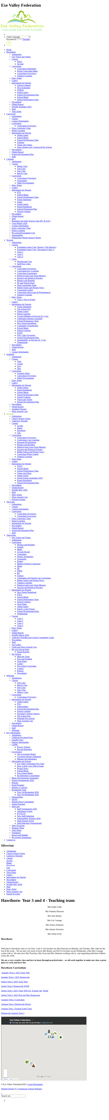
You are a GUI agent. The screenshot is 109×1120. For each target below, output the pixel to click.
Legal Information (35, 1084)
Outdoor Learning (24, 76)
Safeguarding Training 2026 (29, 818)
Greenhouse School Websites (29, 1089)
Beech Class (22, 173)
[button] (9, 45)
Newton (9, 240)
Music (19, 566)
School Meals (22, 97)
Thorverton (11, 535)
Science (20, 576)
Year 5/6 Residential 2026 (28, 795)
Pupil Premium (18, 785)
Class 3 (20, 254)
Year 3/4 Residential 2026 (28, 792)
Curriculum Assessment (27, 273)
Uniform (20, 142)
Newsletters (17, 102)
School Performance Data (28, 100)
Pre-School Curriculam (26, 666)
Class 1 (20, 618)
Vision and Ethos (24, 473)
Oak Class (21, 171)
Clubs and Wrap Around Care (24, 647)
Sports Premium (18, 804)
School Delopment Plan (27, 209)
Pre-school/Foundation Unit (23, 233)
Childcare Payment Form (22, 737)
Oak (19, 433)
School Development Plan (28, 95)
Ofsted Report (18, 104)
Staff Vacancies (18, 825)
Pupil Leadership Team (26, 285)
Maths (19, 549)
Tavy (19, 366)
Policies (20, 671)
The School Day (24, 309)
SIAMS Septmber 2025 (22, 107)
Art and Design (23, 552)
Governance (17, 752)
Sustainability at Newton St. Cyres (31, 340)
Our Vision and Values (21, 57)
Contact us (10, 840)
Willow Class (22, 692)
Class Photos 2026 (19, 223)
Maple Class (22, 166)
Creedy (20, 364)
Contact (20, 668)
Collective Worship (20, 421)
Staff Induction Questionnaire (29, 823)
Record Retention (24, 749)
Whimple (10, 676)
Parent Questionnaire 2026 (23, 780)
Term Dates (16, 111)
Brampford (11, 52)
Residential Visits (19, 790)
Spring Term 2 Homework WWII (15, 986)
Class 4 (20, 257)
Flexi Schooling (23, 88)
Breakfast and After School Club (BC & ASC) (31, 221)
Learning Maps (23, 373)
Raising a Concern (19, 787)
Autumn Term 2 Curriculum (13, 1000)
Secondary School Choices (28, 714)
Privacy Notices (23, 747)
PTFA (19, 595)
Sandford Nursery (19, 409)
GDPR (15, 745)
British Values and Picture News (30, 288)
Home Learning (18, 130)
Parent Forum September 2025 (30, 478)
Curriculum (16, 66)
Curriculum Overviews (26, 73)
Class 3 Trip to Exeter (26, 299)
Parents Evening (18, 499)
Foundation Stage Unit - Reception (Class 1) (35, 249)
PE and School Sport (26, 283)
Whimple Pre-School (26, 718)
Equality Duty (18, 740)
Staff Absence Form (25, 821)
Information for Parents (21, 83)
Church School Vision (21, 418)
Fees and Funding (24, 659)
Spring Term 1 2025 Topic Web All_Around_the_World (24, 991)
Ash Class (21, 169)
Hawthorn (21, 430)
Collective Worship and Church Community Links (33, 637)
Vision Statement (24, 199)
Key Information (13, 733)
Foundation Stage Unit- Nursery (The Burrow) (36, 247)
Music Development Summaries (25, 778)
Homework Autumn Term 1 (12, 1013)
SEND (14, 799)
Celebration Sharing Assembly (30, 318)
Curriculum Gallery (25, 290)
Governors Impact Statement (29, 756)
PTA (19, 192)
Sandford (10, 354)
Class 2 (20, 252)
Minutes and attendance (27, 759)
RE (18, 573)
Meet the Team (23, 656)
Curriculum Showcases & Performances (34, 292)
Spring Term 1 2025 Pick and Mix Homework (20, 995)
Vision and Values (24, 145)
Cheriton (10, 159)
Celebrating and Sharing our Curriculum (34, 578)
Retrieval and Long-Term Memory (31, 276)
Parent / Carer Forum (26, 609)
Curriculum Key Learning (28, 271)
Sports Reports (23, 652)
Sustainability (17, 235)
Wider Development (25, 183)
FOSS (19, 466)
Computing (21, 554)
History (20, 561)
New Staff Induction (25, 816)
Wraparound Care (24, 261)
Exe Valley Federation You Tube (30, 764)
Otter (19, 361)
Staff (14, 109)
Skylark (20, 64)
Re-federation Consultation (28, 775)
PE (18, 568)
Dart (19, 368)
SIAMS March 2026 (20, 635)
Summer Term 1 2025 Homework (15, 977)
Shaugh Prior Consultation (23, 802)
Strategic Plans (18, 828)
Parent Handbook (24, 207)
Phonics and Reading (26, 280)
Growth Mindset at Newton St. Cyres (32, 316)
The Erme (10, 502)
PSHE (19, 571)
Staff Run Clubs (24, 264)
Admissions (17, 54)
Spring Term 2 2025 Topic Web (14, 982)
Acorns (20, 426)
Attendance (16, 735)
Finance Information (20, 742)
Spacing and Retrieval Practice (30, 278)
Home (9, 50)
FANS (19, 333)
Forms (19, 202)
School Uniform (24, 85)
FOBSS (20, 90)
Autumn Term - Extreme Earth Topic (16, 1009)
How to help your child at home (30, 766)
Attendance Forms (24, 811)
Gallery (15, 80)
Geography (21, 559)
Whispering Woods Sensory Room (26, 238)
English (20, 547)
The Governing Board (26, 754)
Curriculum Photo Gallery (28, 454)
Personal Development (26, 442)
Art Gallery (16, 645)
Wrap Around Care (20, 411)
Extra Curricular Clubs (21, 128)
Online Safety (23, 92)
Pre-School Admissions (21, 837)
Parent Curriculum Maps (27, 71)
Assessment (22, 180)
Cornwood (10, 114)
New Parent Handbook (26, 323)
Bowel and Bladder (20, 835)
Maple (19, 428)
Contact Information (20, 121)
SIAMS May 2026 (19, 490)
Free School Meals (25, 773)
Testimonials (22, 342)
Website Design (7, 1089)
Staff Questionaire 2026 (27, 809)
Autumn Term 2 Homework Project (16, 1004)
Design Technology (25, 557)
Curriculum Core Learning (28, 440)
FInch (19, 61)
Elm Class (21, 687)
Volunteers (16, 833)
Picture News (22, 768)
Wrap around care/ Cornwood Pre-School (34, 147)
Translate (26, 39)
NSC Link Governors (26, 335)
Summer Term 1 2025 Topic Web (16, 973)
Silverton (10, 414)
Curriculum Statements (26, 69)
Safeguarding (22, 706)
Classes (15, 59)
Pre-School (16, 654)
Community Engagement (27, 326)
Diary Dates (17, 78)
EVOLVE (21, 814)
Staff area (16, 806)
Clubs (14, 259)
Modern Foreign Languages (28, 564)
